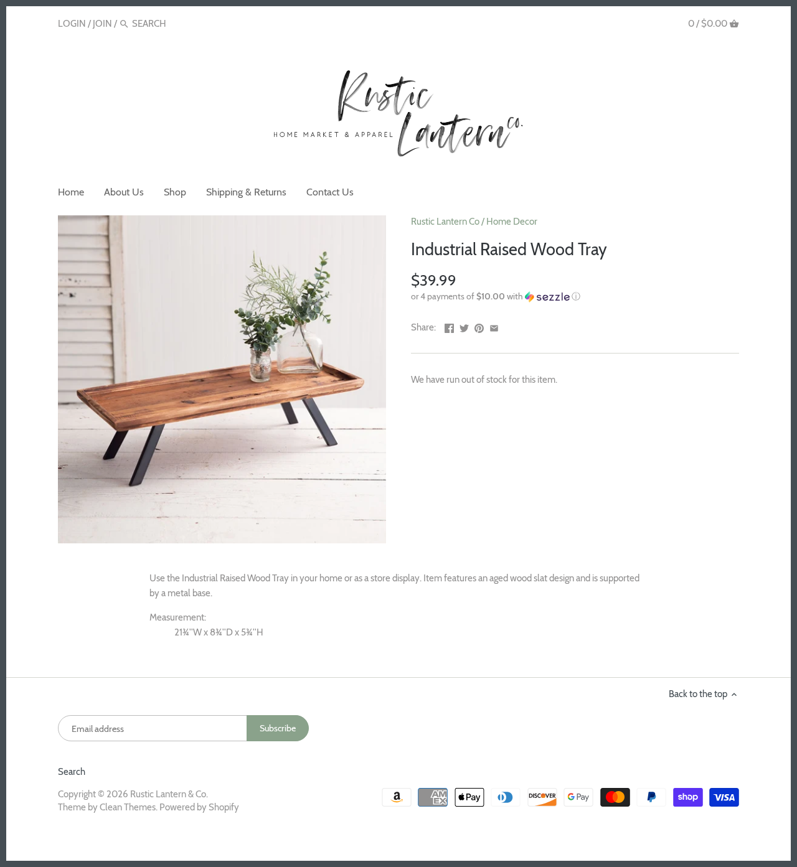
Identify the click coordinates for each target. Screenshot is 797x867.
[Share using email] (494, 326)
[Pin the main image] (479, 326)
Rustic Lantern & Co (168, 794)
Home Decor (511, 221)
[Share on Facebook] (449, 326)
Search (71, 771)
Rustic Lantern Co (445, 221)
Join (102, 23)
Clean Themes (128, 807)
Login (72, 23)
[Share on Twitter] (464, 326)
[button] (575, 296)
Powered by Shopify (199, 807)
